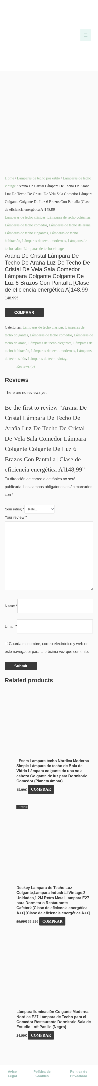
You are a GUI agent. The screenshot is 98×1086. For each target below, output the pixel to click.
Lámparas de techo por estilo (38, 178)
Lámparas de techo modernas (44, 240)
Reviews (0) (25, 366)
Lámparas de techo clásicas (25, 217)
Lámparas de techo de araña (70, 225)
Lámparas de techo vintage (44, 248)
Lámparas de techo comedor (26, 225)
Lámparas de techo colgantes (69, 217)
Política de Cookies (42, 1074)
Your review (16, 517)
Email (11, 626)
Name (11, 606)
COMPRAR (24, 312)
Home (9, 178)
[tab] (54, 366)
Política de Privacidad (78, 1074)
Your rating (14, 509)
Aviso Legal (12, 1074)
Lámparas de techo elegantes (26, 233)
